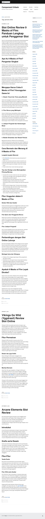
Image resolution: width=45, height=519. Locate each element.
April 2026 (34, 63)
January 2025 (35, 99)
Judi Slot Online (5, 395)
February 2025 (35, 96)
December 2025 (35, 73)
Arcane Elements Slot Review (15, 411)
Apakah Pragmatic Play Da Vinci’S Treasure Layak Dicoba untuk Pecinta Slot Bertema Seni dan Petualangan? (37, 36)
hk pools (34, 128)
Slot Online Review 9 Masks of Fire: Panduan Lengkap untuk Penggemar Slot (15, 31)
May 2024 (34, 118)
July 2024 (34, 113)
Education (30, 7)
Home (3, 17)
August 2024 (35, 111)
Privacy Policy (31, 11)
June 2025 (34, 87)
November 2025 (35, 75)
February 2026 (35, 68)
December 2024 (35, 101)
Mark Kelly (7, 298)
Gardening (36, 7)
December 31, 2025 (5, 23)
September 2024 (35, 108)
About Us (25, 11)
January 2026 (35, 70)
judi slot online (5, 303)
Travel (31, 9)
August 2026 (35, 54)
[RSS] (42, 516)
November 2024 (35, 104)
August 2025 (35, 82)
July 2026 (34, 56)
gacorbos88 (20, 485)
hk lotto (34, 132)
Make (6, 515)
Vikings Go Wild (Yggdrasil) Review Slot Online (13, 318)
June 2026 (34, 58)
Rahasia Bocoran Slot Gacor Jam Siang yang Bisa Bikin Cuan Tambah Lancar (38, 31)
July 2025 (34, 85)
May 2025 (34, 89)
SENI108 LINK (35, 123)
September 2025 (35, 80)
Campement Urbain (10, 7)
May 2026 (34, 61)
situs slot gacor (35, 130)
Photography (25, 9)
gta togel (11, 374)
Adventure (25, 7)
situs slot (7, 158)
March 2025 (35, 94)
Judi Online (5, 301)
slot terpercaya (35, 126)
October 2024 (35, 106)
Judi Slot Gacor (5, 500)
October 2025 (35, 77)
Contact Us (36, 9)
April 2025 (34, 92)
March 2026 (35, 66)
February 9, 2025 (5, 311)
